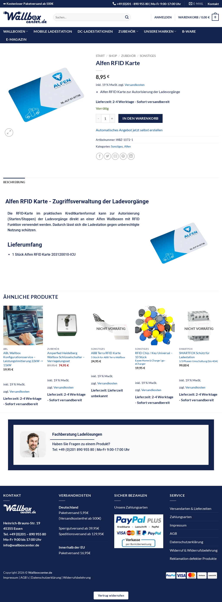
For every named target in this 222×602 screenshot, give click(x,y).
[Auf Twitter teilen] (107, 156)
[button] (163, 17)
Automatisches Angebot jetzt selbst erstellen (129, 130)
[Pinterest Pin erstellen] (123, 156)
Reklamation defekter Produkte (193, 558)
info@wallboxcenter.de (21, 545)
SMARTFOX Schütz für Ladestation (198, 357)
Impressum (178, 525)
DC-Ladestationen (95, 31)
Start (100, 56)
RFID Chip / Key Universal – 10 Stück (154, 358)
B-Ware (189, 31)
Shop (113, 56)
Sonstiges (148, 56)
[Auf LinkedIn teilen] (131, 156)
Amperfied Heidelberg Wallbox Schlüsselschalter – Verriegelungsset (66, 357)
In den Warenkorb (140, 118)
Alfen (127, 146)
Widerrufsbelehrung (77, 577)
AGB (173, 533)
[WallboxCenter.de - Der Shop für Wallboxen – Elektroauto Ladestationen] (25, 17)
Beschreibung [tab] (14, 182)
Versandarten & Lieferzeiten (190, 508)
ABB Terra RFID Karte (108, 355)
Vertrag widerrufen (111, 595)
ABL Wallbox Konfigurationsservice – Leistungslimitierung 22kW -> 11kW (23, 359)
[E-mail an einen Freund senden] (115, 156)
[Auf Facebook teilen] (99, 156)
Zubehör (126, 31)
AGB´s (24, 577)
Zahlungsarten (181, 517)
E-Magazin (16, 39)
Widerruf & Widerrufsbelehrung (193, 550)
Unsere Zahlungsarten (131, 507)
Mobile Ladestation (53, 31)
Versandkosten (135, 85)
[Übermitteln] (127, 17)
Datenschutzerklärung (186, 542)
